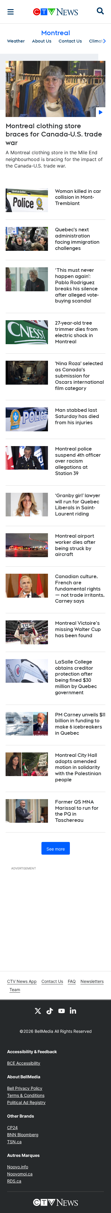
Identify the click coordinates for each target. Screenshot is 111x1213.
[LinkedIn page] (73, 1010)
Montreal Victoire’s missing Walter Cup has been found (78, 629)
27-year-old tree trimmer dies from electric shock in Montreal (76, 332)
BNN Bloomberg (22, 1134)
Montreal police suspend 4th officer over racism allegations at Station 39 (78, 461)
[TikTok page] (49, 1010)
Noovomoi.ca (20, 1173)
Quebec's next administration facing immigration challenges (77, 239)
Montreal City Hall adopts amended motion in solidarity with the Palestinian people (78, 767)
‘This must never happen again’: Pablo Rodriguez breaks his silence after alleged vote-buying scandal (77, 285)
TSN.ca (14, 1141)
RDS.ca (14, 1180)
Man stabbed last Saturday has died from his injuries (77, 416)
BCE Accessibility (23, 1063)
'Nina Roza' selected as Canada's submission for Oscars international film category (79, 376)
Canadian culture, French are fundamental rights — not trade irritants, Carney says (79, 589)
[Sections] (11, 12)
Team (14, 989)
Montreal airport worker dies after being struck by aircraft (75, 545)
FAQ (72, 981)
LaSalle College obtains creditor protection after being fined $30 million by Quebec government (76, 677)
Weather (16, 41)
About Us (42, 41)
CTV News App (22, 981)
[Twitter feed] (37, 1010)
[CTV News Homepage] (55, 11)
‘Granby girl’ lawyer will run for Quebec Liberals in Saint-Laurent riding (77, 505)
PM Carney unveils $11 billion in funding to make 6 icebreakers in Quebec (80, 724)
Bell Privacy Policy (24, 1088)
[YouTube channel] (61, 1010)
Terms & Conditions (25, 1095)
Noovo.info (17, 1166)
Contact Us (70, 41)
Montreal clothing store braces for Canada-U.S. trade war (54, 134)
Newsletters (92, 981)
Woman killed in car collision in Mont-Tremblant (78, 197)
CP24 (12, 1127)
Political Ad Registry (26, 1102)
